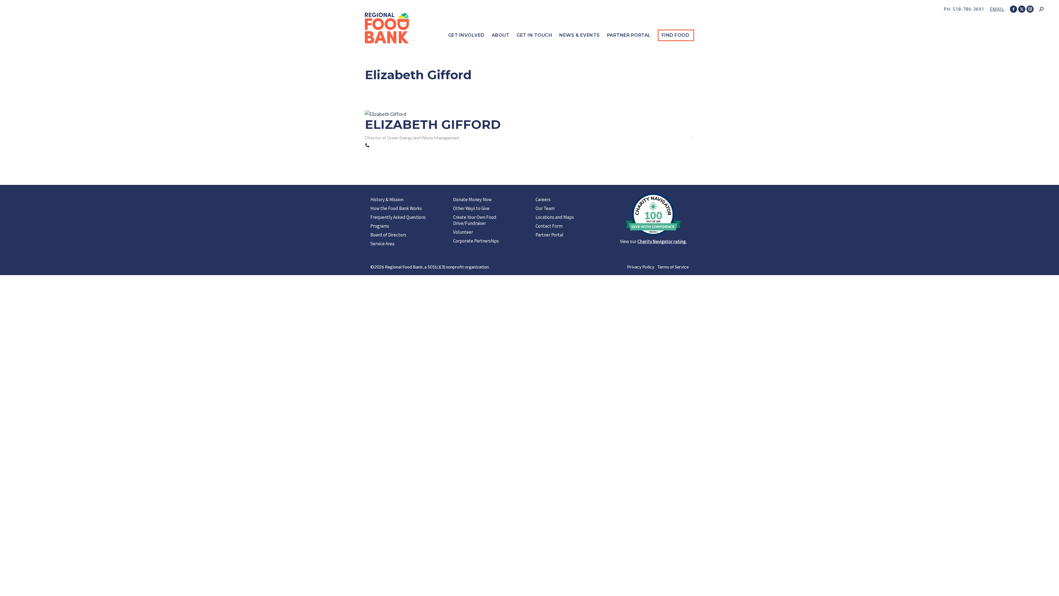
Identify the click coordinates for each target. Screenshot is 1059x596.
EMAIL (997, 9)
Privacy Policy (640, 266)
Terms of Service (673, 266)
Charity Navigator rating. (662, 242)
